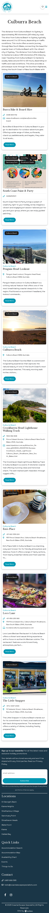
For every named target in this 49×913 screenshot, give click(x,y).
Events (5, 862)
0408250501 (11, 196)
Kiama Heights (8, 806)
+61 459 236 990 (12, 618)
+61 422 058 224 (12, 534)
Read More (9, 145)
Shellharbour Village (10, 811)
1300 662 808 (11, 436)
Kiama (4, 829)
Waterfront (7, 825)
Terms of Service (24, 790)
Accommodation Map (11, 852)
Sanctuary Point (9, 816)
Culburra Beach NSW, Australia (17, 355)
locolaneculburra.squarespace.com (20, 628)
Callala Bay (6, 834)
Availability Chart (9, 857)
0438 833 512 (11, 115)
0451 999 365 (10, 880)
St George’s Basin (9, 802)
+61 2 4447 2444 (12, 706)
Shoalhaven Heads (10, 820)
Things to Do (7, 866)
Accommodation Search (12, 848)
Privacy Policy (42, 786)
